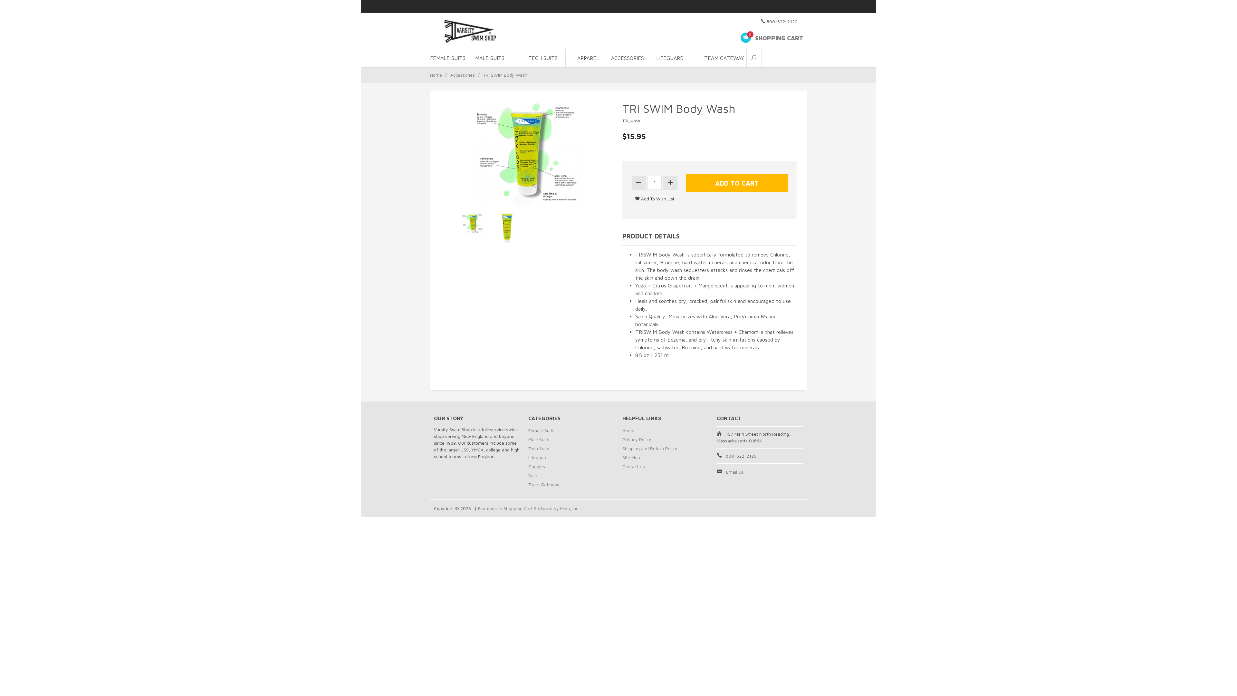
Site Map (631, 457)
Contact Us (633, 466)
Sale (532, 475)
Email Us (734, 472)
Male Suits (538, 439)
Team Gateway (724, 58)
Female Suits (541, 430)
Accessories (462, 75)
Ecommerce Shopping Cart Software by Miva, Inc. (528, 508)
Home (436, 75)
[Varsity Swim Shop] (493, 31)
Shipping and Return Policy (649, 448)
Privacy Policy (636, 439)
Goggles (536, 466)
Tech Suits (543, 58)
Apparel (588, 58)
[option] (473, 223)
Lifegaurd (538, 457)
